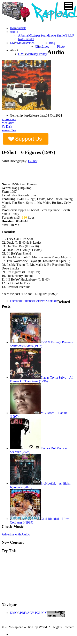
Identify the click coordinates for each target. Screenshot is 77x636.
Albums (23, 35)
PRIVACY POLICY (33, 612)
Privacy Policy (37, 54)
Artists (22, 28)
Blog (52, 43)
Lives (45, 46)
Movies (22, 43)
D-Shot (32, 161)
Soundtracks (48, 35)
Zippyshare (9, 119)
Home (14, 28)
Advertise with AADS (16, 534)
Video (30, 43)
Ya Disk (7, 126)
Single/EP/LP (65, 35)
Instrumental (26, 39)
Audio (14, 31)
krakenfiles (9, 130)
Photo (61, 46)
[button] (68, 6)
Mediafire (8, 123)
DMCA (23, 54)
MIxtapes (34, 35)
